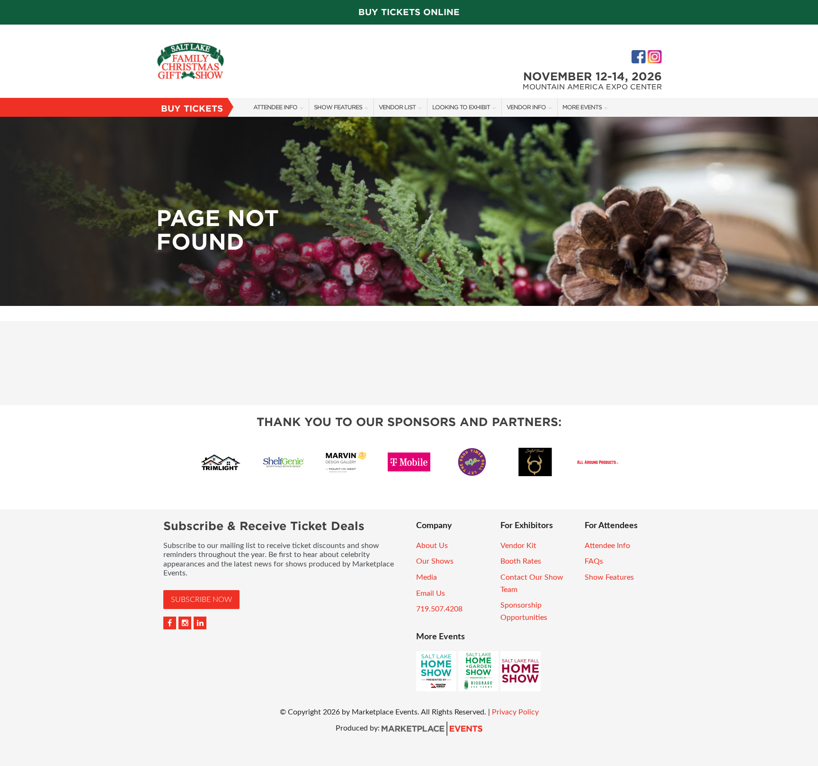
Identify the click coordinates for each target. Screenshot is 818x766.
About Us (432, 545)
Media (426, 577)
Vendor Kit (518, 545)
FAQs (594, 561)
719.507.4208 (439, 609)
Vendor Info (526, 107)
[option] (409, 211)
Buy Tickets (192, 108)
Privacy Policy (515, 712)
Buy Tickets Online (409, 12)
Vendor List (397, 107)
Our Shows (434, 561)
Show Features (338, 107)
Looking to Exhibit (461, 107)
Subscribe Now (201, 599)
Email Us (430, 593)
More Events (582, 107)
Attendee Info (275, 107)
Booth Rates (520, 561)
